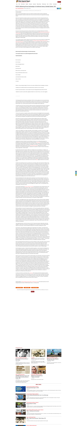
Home (16, 4)
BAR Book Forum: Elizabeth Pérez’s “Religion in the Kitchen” (37, 376)
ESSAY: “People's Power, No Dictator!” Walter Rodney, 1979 (36, 418)
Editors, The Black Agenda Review (19, 8)
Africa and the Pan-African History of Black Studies (22, 359)
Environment (30, 4)
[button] (28, 11)
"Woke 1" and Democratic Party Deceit (32, 411)
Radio (47, 4)
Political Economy (44, 4)
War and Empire (55, 4)
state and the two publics (34, 145)
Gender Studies (27, 287)
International (34, 4)
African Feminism (34, 287)
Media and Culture (39, 4)
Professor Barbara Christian (29, 186)
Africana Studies (19, 287)
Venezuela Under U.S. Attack (31, 403)
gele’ (37, 159)
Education (27, 4)
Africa (19, 4)
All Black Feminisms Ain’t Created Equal (37, 358)
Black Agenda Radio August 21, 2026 (32, 387)
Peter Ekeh (38, 142)
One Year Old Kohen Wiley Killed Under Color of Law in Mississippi (37, 395)
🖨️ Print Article (29, 8)
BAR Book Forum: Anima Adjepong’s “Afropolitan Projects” (53, 359)
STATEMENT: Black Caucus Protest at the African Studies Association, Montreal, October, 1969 (22, 377)
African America (23, 4)
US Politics (50, 4)
